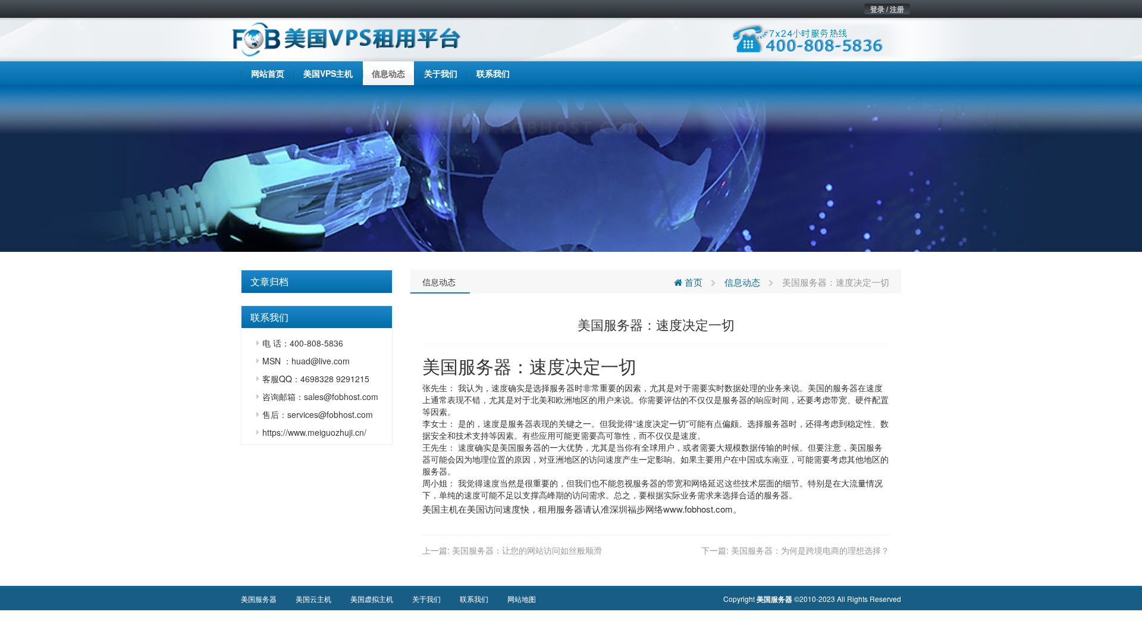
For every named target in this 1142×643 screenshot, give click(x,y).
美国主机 (440, 508)
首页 (692, 282)
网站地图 (521, 599)
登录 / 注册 (887, 9)
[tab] (316, 281)
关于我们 (426, 599)
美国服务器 (467, 366)
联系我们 (474, 599)
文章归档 (269, 281)
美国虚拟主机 (371, 599)
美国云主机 (313, 599)
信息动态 (439, 282)
